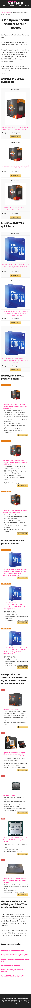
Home (4, 5)
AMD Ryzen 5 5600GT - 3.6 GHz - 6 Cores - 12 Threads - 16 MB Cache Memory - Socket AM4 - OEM (15, 880)
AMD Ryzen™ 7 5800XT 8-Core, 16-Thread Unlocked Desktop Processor (15, 511)
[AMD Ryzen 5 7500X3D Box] (15, 699)
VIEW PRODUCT (16, 136)
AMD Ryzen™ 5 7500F (9, 795)
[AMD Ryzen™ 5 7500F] (15, 785)
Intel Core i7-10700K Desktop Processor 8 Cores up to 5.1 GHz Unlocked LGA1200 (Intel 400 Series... (15, 266)
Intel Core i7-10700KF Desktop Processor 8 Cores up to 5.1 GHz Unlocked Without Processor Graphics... (16, 313)
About (19, 5)
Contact (27, 5)
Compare (12, 5)
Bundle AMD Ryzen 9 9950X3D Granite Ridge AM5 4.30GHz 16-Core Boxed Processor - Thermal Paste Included (14, 754)
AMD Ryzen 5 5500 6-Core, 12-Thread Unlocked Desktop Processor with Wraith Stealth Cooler (15, 462)
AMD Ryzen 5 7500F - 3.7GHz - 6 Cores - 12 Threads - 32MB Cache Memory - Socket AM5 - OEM (15, 840)
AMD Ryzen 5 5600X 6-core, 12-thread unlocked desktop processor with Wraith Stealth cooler (15, 406)
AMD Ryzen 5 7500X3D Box (10, 709)
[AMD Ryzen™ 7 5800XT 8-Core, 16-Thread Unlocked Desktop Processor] (15, 194)
